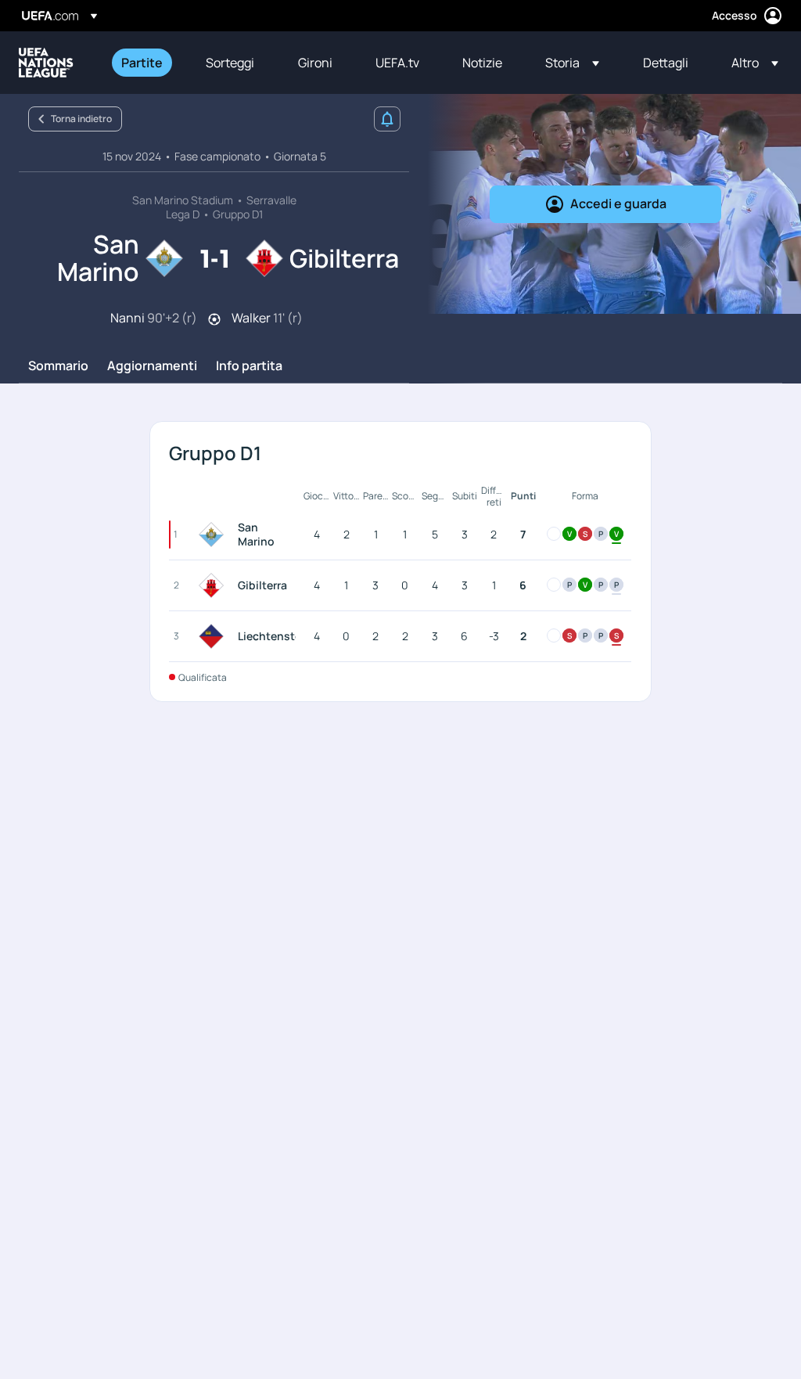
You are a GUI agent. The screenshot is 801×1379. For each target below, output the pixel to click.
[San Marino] (214, 534)
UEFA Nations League (46, 62)
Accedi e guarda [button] (618, 203)
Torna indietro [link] (81, 118)
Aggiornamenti (152, 366)
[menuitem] (144, 62)
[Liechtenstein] (214, 636)
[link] (142, 62)
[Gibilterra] (214, 585)
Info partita (249, 366)
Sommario (58, 366)
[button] (572, 62)
